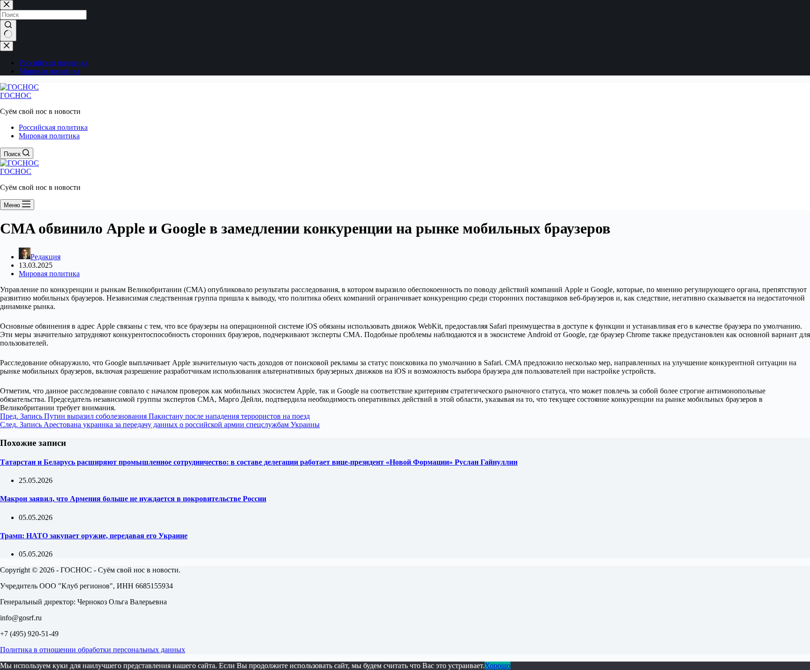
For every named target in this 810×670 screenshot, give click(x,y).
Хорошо (497, 666)
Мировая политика (49, 136)
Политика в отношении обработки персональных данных (92, 650)
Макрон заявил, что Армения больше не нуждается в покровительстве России (133, 499)
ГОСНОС (15, 95)
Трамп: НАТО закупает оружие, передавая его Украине (94, 536)
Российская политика (53, 127)
